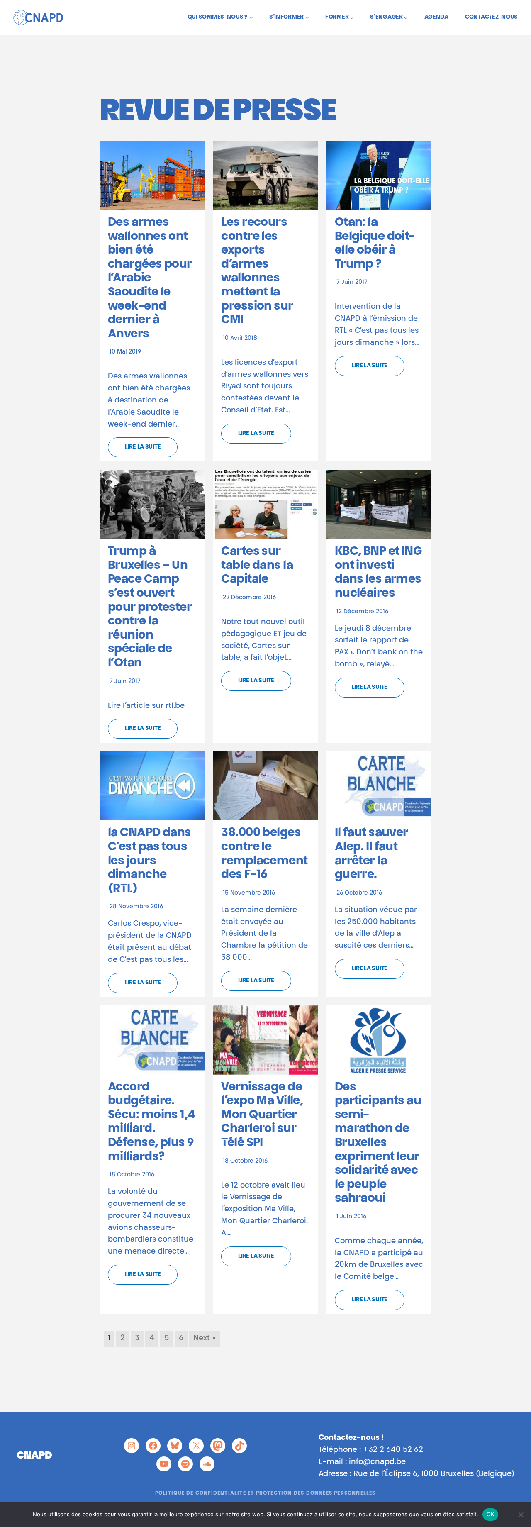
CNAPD (34, 1456)
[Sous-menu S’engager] (405, 17)
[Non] (520, 1514)
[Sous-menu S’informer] (307, 17)
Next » (204, 1338)
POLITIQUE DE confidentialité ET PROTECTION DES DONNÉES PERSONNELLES (265, 1493)
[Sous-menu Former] (351, 17)
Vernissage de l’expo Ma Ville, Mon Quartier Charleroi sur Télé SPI (262, 1115)
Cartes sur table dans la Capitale (257, 565)
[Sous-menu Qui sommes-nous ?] (251, 17)
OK (490, 1514)
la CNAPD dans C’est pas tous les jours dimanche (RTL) (149, 861)
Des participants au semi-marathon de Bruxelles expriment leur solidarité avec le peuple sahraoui (378, 1143)
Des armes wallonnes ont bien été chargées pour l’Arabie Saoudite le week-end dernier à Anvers (150, 278)
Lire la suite (143, 447)
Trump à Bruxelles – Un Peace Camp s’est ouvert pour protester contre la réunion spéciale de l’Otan (150, 607)
